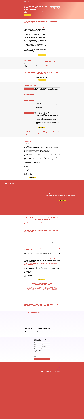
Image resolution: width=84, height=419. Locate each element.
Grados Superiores (56, 1)
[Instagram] (59, 365)
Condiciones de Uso (47, 371)
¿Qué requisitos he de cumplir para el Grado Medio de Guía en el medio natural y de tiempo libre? (37, 334)
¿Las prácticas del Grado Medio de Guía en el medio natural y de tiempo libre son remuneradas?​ (37, 331)
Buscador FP (42, 1)
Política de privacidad (52, 371)
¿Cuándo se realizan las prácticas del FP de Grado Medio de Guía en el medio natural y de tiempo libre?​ (38, 328)
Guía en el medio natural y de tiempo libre (39, 51)
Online (35, 351)
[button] (21, 203)
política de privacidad (45, 354)
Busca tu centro (46, 1)
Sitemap (59, 372)
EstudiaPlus (42, 371)
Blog (59, 1)
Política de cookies (57, 371)
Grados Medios (51, 1)
